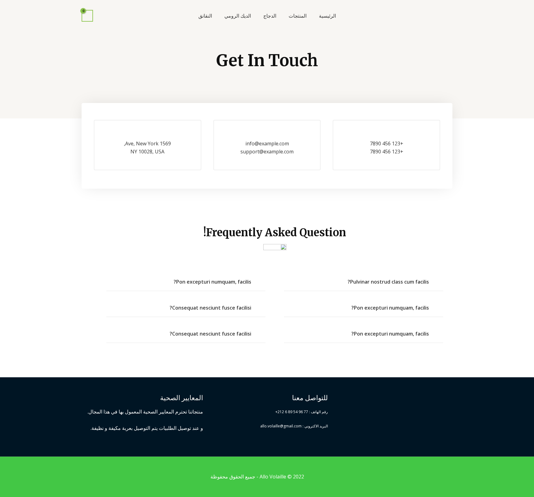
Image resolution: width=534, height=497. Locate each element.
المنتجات (298, 15)
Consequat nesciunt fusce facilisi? (210, 307)
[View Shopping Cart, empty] (87, 16)
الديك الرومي (237, 15)
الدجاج (269, 15)
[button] (363, 282)
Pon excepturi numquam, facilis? (390, 307)
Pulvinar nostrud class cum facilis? (388, 281)
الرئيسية (327, 15)
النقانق (205, 15)
